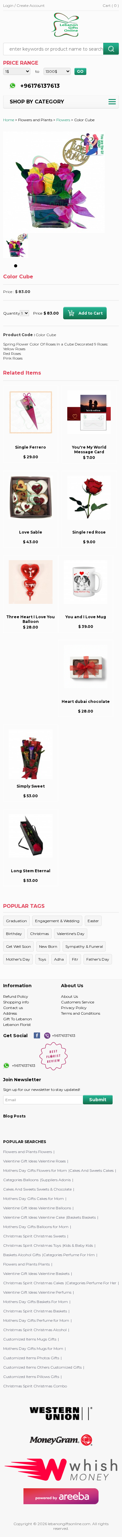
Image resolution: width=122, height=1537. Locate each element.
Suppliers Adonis (56, 1179)
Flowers (63, 119)
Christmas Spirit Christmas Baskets (35, 1311)
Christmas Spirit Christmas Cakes (33, 1283)
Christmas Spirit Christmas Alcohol (35, 1329)
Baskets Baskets (81, 1217)
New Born (48, 946)
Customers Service (77, 1002)
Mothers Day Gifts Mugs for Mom (33, 1348)
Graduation (16, 920)
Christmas (39, 933)
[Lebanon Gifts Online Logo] (66, 25)
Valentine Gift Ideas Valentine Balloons (37, 1208)
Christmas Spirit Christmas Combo (35, 1386)
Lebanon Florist (17, 1024)
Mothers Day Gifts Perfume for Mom (36, 1320)
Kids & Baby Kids (78, 1245)
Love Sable (30, 532)
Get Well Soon (18, 946)
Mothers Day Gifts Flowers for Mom (35, 1170)
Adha (59, 959)
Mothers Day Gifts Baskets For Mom (35, 1301)
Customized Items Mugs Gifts (29, 1339)
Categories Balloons (20, 1179)
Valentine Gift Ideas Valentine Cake (34, 1217)
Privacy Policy (74, 1007)
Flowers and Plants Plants (26, 1264)
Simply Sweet (31, 786)
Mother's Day (18, 959)
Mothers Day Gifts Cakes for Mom (33, 1198)
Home (8, 119)
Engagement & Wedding (57, 920)
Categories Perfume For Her (91, 1283)
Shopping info (16, 1002)
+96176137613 (39, 85)
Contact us (13, 1007)
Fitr (75, 959)
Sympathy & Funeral (84, 946)
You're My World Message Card (89, 449)
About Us (69, 996)
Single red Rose (89, 532)
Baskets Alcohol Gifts (22, 1254)
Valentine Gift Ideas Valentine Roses (34, 1161)
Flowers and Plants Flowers (27, 1151)
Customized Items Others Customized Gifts (42, 1367)
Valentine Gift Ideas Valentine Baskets (36, 1273)
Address (10, 1013)
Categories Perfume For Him (69, 1254)
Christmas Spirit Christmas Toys (32, 1245)
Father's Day (97, 959)
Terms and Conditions (80, 1013)
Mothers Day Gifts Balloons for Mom (36, 1226)
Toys (42, 959)
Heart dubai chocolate (86, 701)
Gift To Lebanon (17, 1019)
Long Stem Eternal (30, 870)
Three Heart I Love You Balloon (30, 619)
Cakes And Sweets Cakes (91, 1170)
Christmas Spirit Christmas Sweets (34, 1236)
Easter (93, 920)
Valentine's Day (70, 933)
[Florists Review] (53, 1069)
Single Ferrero (30, 447)
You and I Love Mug (85, 616)
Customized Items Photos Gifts (31, 1357)
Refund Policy (15, 996)
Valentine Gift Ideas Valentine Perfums (37, 1292)
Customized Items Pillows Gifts (31, 1376)
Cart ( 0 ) (111, 5)
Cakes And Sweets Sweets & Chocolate (37, 1189)
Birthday (14, 933)
